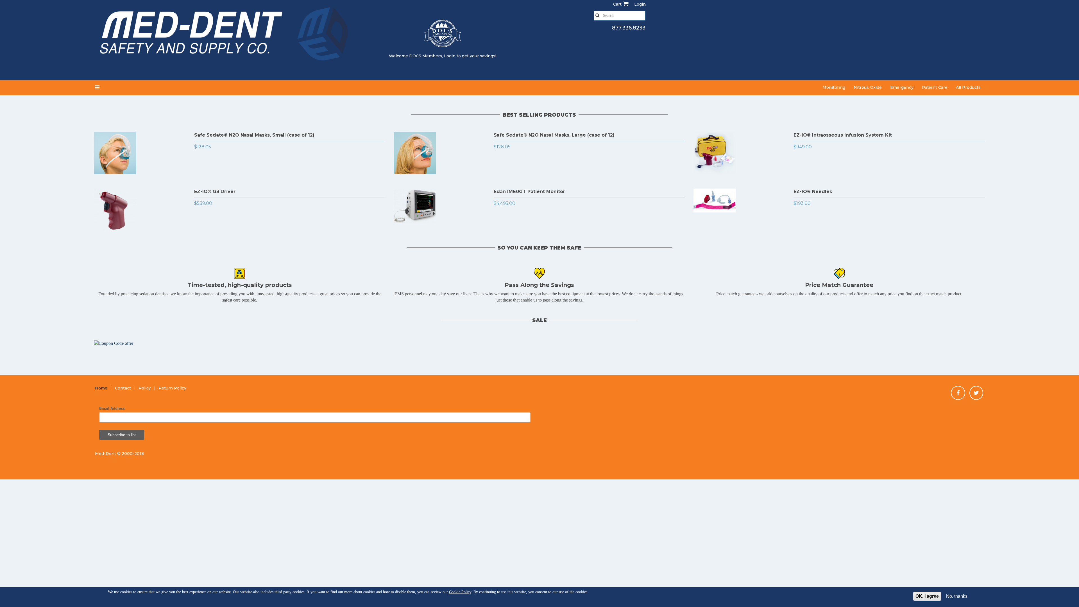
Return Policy (172, 388)
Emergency (901, 87)
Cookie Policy (460, 592)
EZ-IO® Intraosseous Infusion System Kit (843, 135)
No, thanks (956, 596)
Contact (123, 388)
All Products (968, 87)
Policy (145, 388)
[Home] (225, 36)
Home (101, 388)
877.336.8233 (628, 28)
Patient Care (934, 87)
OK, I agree (927, 596)
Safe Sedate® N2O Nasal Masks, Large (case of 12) (554, 135)
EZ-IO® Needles (813, 191)
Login (449, 55)
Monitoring (833, 87)
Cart (617, 4)
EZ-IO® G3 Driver (214, 191)
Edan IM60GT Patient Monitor (529, 191)
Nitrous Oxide (868, 87)
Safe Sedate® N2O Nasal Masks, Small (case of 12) (254, 135)
